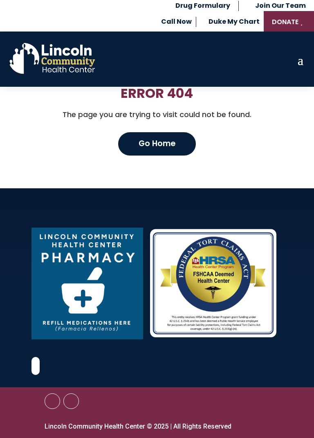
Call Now (176, 21)
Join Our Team (280, 5)
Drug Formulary (202, 5)
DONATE (285, 22)
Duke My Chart (234, 21)
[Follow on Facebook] (52, 401)
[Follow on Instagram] (71, 401)
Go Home (157, 143)
